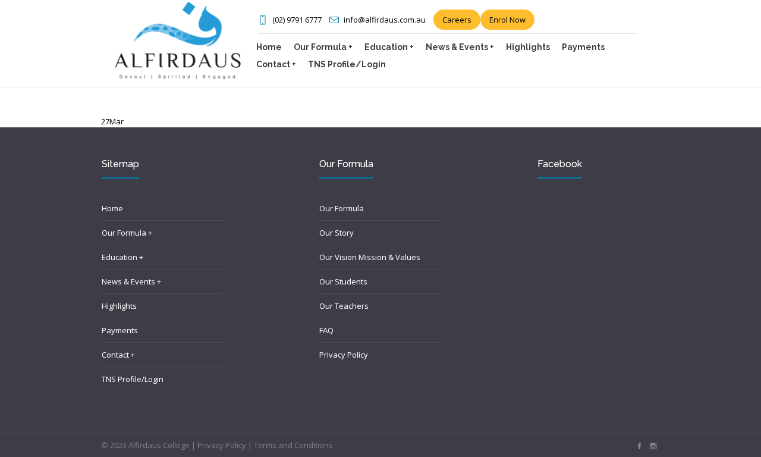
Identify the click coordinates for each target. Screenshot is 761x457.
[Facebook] (639, 446)
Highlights (119, 306)
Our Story (336, 232)
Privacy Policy (343, 354)
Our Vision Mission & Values (369, 257)
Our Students (343, 281)
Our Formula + (127, 232)
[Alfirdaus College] (177, 39)
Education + (122, 257)
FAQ (326, 330)
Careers (456, 19)
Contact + (118, 354)
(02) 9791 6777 (297, 19)
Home (112, 208)
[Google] (653, 446)
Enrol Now (507, 19)
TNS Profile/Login (132, 379)
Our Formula (341, 208)
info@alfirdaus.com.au (385, 19)
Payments (120, 330)
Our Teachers (344, 306)
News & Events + (131, 281)
